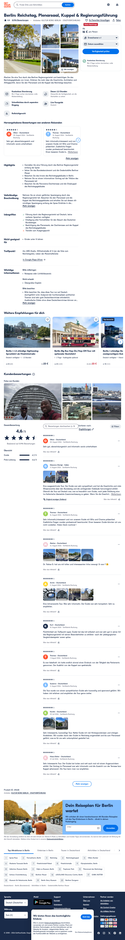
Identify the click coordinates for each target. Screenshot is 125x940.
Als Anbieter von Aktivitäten (106, 902)
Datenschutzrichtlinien (55, 839)
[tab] (19, 850)
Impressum (58, 905)
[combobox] (38, 5)
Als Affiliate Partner (107, 911)
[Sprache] (108, 5)
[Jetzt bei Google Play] (43, 902)
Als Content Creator (107, 907)
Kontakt (57, 901)
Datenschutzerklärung (62, 908)
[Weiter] (78, 140)
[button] (16, 20)
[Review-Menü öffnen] (119, 441)
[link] (27, 342)
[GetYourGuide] (7, 4)
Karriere (86, 905)
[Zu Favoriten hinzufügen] (47, 319)
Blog (85, 908)
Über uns (86, 901)
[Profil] (117, 5)
